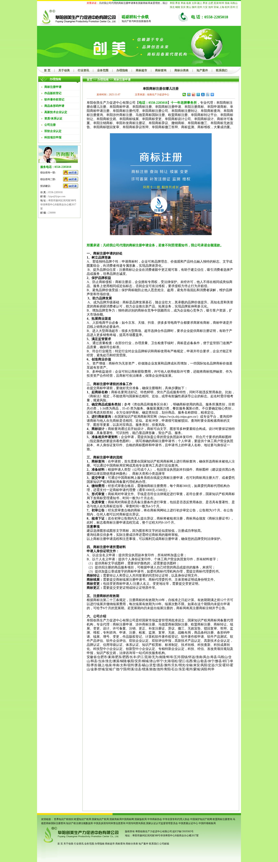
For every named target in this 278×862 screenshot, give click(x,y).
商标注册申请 (122, 79)
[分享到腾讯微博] (198, 94)
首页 (89, 79)
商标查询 (160, 70)
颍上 (199, 3)
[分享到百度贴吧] (207, 94)
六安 (205, 7)
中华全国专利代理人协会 (176, 819)
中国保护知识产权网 (201, 819)
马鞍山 (234, 3)
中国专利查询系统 (136, 823)
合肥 (210, 3)
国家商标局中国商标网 (121, 819)
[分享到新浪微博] (193, 94)
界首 (177, 3)
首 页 (47, 70)
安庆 (183, 7)
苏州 (232, 7)
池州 (210, 7)
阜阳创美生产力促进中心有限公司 (153, 831)
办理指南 (122, 70)
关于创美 (64, 70)
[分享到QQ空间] (189, 94)
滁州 (194, 7)
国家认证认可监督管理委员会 (162, 823)
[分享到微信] (184, 94)
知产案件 (202, 70)
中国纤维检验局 (207, 823)
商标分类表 (181, 70)
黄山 (188, 7)
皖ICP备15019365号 (183, 831)
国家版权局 (141, 819)
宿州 (199, 7)
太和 (194, 3)
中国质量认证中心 (188, 823)
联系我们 (221, 70)
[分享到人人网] (203, 94)
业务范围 (102, 70)
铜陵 (177, 7)
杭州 (227, 7)
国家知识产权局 (100, 819)
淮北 (172, 7)
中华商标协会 (154, 819)
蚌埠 (221, 3)
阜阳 (172, 3)
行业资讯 (83, 70)
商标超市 (141, 70)
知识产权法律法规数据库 (79, 823)
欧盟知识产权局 (82, 819)
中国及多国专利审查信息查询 (109, 823)
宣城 (216, 7)
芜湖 (216, 3)
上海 (221, 7)
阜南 (183, 3)
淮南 (227, 3)
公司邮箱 (164, 843)
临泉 (188, 3)
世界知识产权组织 (63, 819)
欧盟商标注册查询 (222, 819)
